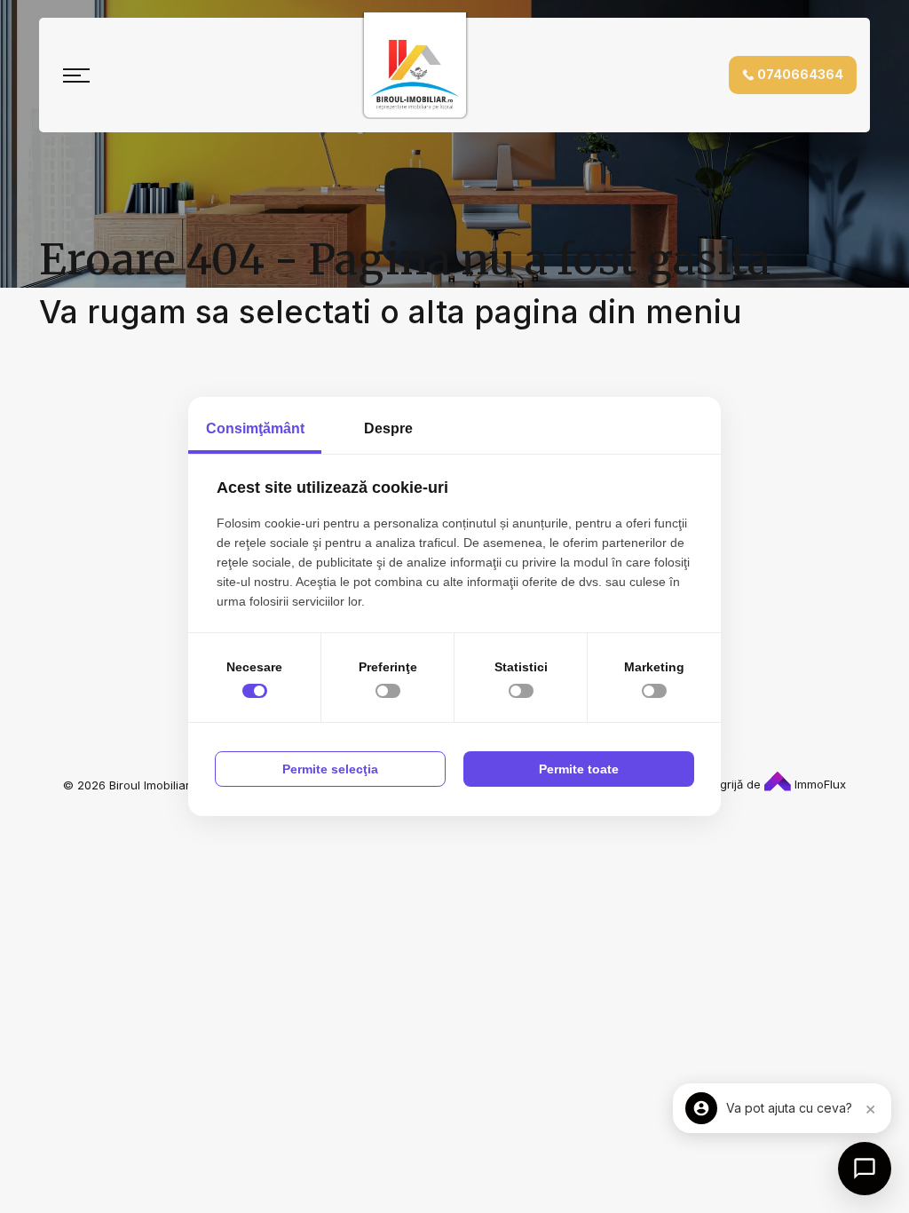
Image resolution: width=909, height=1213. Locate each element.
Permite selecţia (330, 769)
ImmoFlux (818, 784)
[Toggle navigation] (76, 75)
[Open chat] (864, 1168)
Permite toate (579, 769)
